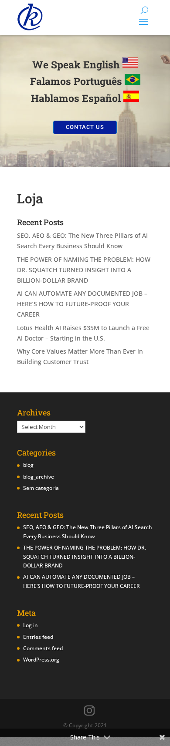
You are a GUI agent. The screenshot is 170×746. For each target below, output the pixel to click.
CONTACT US (85, 127)
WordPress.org (41, 659)
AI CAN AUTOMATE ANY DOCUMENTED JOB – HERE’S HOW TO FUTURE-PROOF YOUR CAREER (82, 303)
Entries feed (38, 637)
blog (28, 465)
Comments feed (43, 648)
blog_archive (38, 476)
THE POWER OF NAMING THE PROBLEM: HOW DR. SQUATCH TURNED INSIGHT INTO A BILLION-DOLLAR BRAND (83, 269)
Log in (30, 625)
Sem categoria (41, 488)
